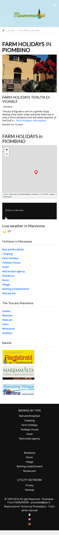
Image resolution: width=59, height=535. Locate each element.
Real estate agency (13, 271)
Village (6, 284)
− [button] (7, 154)
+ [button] (7, 149)
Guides (6, 311)
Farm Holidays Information (31, 120)
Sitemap (29, 489)
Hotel (5, 267)
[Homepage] (3, 30)
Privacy (30, 485)
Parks (5, 324)
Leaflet (5, 194)
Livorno (11, 30)
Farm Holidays (10, 258)
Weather (7, 315)
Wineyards (8, 328)
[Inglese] (29, 519)
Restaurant (9, 293)
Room (5, 280)
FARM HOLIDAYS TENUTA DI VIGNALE (26, 99)
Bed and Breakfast (13, 249)
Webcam (7, 320)
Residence (8, 275)
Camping (7, 253)
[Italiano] (29, 514)
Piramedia (38, 506)
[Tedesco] (29, 523)
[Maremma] (29, 13)
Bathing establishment (15, 289)
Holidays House (11, 262)
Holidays (7, 333)
